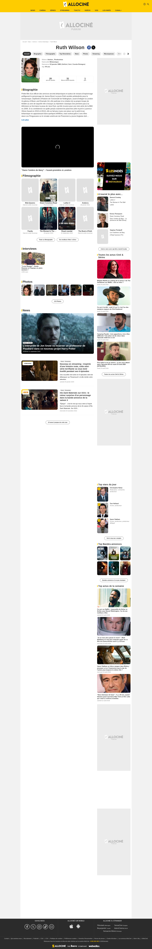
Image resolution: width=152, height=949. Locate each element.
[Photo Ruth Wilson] (27, 290)
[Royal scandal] (66, 218)
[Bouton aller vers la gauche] (124, 54)
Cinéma (43, 10)
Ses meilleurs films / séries (67, 239)
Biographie (30, 89)
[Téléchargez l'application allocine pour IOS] (72, 926)
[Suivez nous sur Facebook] (27, 926)
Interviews (29, 248)
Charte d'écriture (112, 938)
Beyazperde (101, 928)
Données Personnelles (85, 938)
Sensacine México (110, 931)
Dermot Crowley (115, 197)
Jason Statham (115, 519)
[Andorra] (85, 190)
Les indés (107, 10)
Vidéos (87, 10)
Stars (29, 41)
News (32, 10)
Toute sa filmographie (46, 239)
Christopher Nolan (116, 488)
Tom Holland (114, 503)
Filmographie (32, 175)
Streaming (64, 10)
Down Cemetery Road (48, 203)
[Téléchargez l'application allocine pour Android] (79, 926)
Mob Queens (30, 203)
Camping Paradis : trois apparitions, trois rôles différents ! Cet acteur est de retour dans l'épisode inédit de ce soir (113, 335)
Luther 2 (67, 203)
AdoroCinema (119, 928)
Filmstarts (100, 925)
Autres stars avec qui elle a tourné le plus (114, 249)
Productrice (58, 59)
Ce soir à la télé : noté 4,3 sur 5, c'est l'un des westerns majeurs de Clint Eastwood (112, 308)
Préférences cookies (70, 938)
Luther (112, 205)
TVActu (77, 10)
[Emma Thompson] (102, 220)
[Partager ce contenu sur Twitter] (93, 47)
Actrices (34, 41)
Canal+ (118, 10)
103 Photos (57, 301)
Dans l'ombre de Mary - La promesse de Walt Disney (118, 219)
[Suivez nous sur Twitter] (33, 926)
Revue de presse (99, 938)
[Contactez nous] (52, 926)
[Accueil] (76, 4)
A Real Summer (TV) (116, 235)
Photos (27, 281)
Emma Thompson (116, 214)
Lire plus (25, 120)
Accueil (24, 41)
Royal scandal (66, 231)
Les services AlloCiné (125, 938)
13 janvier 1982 (55, 64)
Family (30, 231)
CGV (46, 938)
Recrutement (27, 938)
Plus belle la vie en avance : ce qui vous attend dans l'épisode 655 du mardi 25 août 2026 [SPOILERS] (113, 364)
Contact (6, 938)
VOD (96, 10)
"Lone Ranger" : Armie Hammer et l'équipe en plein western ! (32, 268)
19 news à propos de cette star (57, 422)
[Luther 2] (66, 190)
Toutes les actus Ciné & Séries (114, 374)
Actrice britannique (44, 41)
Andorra (85, 203)
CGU (42, 938)
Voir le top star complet (114, 538)
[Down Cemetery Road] (48, 190)
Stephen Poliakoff (116, 230)
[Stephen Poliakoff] (102, 236)
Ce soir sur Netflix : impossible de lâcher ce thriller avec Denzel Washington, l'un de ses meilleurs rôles (112, 611)
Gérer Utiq (136, 938)
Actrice (50, 59)
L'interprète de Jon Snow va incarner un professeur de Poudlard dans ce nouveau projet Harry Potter (54, 347)
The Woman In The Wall (48, 231)
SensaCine (118, 925)
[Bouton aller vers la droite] (128, 54)
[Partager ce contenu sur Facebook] (89, 47)
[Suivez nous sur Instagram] (40, 926)
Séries (53, 10)
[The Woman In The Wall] (48, 218)
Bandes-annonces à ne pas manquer (114, 580)
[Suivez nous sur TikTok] (46, 926)
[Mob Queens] (30, 190)
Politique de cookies (56, 938)
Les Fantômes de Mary (117, 232)
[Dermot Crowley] (102, 204)
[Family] (30, 218)
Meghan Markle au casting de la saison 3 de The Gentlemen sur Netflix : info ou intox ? (113, 281)
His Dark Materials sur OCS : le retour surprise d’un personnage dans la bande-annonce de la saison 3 (75, 396)
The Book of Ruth (85, 231)
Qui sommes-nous (16, 938)
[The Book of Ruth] (85, 218)
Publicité (36, 938)
